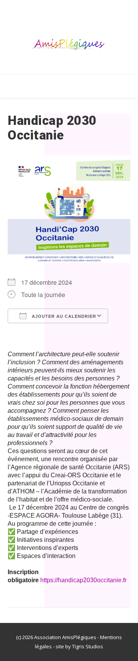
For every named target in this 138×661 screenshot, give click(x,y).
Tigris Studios (87, 646)
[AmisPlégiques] (69, 45)
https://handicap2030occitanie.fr (83, 580)
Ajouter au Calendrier (63, 316)
